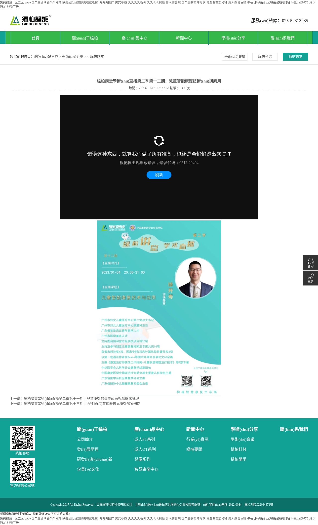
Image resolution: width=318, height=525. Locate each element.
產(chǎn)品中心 (134, 38)
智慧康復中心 (146, 469)
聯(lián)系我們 (283, 38)
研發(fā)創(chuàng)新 (94, 459)
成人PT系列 (144, 439)
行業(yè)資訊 (197, 439)
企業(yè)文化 (88, 469)
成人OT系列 (145, 449)
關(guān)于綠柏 (85, 38)
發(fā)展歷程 (87, 449)
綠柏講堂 (97, 56)
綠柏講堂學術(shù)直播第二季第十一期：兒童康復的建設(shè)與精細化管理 (81, 399)
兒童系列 (142, 459)
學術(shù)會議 (234, 56)
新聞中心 (184, 38)
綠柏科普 (265, 56)
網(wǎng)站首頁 (46, 56)
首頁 (36, 38)
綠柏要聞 (194, 449)
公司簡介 (85, 439)
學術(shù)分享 (233, 38)
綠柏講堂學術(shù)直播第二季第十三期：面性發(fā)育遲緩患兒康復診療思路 (82, 403)
